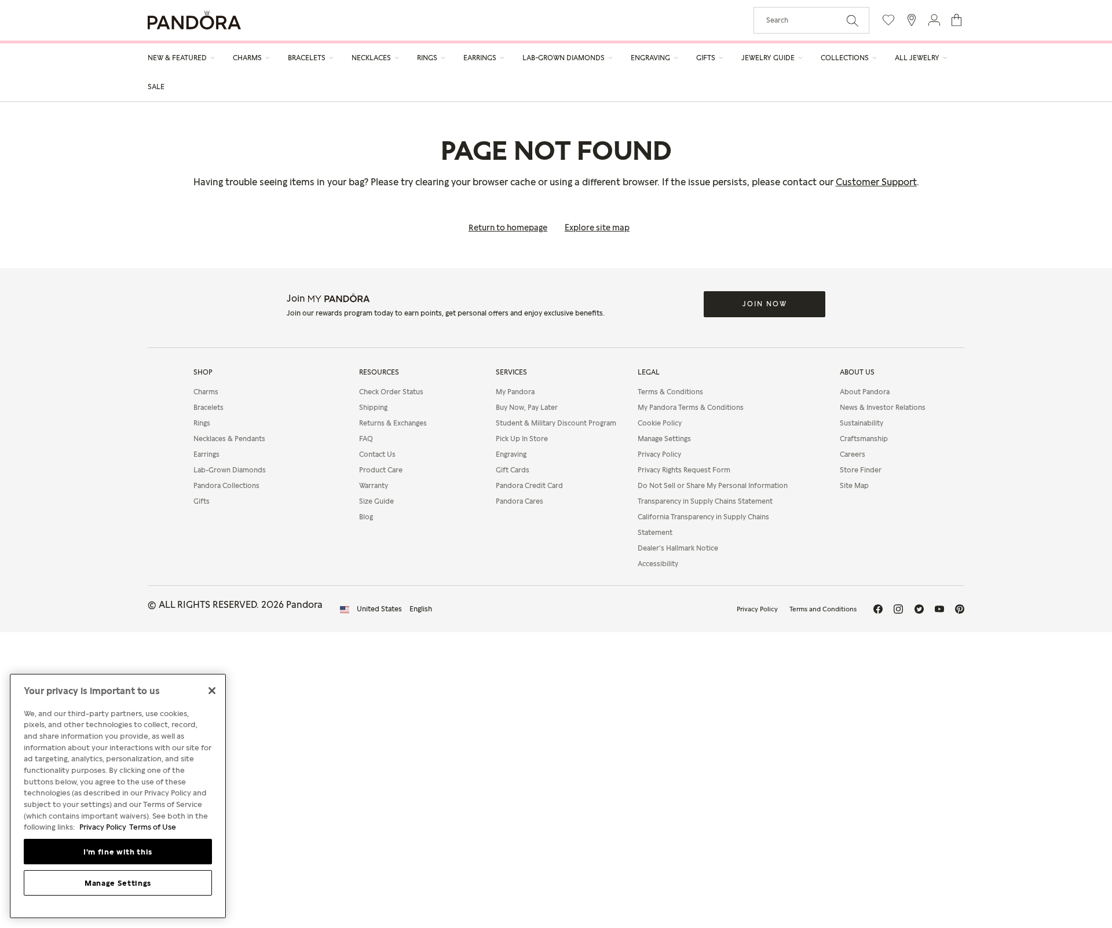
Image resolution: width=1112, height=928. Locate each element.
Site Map (854, 485)
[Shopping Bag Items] (956, 20)
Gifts (201, 501)
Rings (201, 423)
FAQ (366, 438)
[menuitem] (181, 57)
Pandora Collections (226, 485)
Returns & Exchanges (393, 423)
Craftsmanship (864, 438)
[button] (934, 20)
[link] (156, 85)
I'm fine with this (117, 851)
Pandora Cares (519, 501)
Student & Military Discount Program (556, 423)
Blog (366, 516)
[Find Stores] (911, 20)
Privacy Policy (659, 454)
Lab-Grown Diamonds (229, 469)
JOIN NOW (764, 303)
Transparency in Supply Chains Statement (705, 501)
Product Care (381, 469)
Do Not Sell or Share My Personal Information (713, 485)
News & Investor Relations (883, 407)
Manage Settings (118, 882)
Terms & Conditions (670, 391)
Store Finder (860, 469)
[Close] (212, 690)
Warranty (373, 485)
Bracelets (208, 407)
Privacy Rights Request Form (684, 469)
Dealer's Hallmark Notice (678, 548)
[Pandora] (194, 20)
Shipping (373, 407)
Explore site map (597, 227)
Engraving (511, 454)
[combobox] (811, 20)
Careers (852, 454)
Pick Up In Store (522, 438)
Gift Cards (512, 469)
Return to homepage (508, 227)
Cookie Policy (660, 423)
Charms (205, 391)
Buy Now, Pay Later (527, 407)
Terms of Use (152, 826)
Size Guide (376, 501)
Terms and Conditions (823, 609)
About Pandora (865, 391)
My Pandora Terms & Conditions (691, 407)
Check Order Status (391, 391)
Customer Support (876, 182)
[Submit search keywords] (852, 20)
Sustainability (861, 423)
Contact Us (377, 454)
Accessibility (658, 563)
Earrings (206, 454)
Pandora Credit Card (529, 485)
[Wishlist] (888, 20)
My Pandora (515, 391)
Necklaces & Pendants (229, 438)
